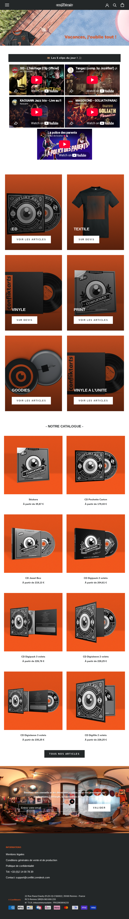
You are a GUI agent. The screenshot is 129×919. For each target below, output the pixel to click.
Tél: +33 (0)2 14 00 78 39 (19, 871)
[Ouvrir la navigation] (7, 5)
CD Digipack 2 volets (96, 578)
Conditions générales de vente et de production (31, 860)
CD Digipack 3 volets (33, 656)
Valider (99, 808)
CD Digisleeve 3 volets (33, 735)
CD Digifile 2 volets (96, 735)
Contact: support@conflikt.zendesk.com (28, 877)
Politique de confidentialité (20, 865)
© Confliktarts (14, 900)
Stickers (33, 499)
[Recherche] (115, 5)
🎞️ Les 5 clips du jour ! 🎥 (64, 57)
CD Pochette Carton (95, 499)
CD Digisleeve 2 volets (96, 656)
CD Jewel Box (33, 578)
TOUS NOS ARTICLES (64, 754)
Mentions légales (15, 854)
